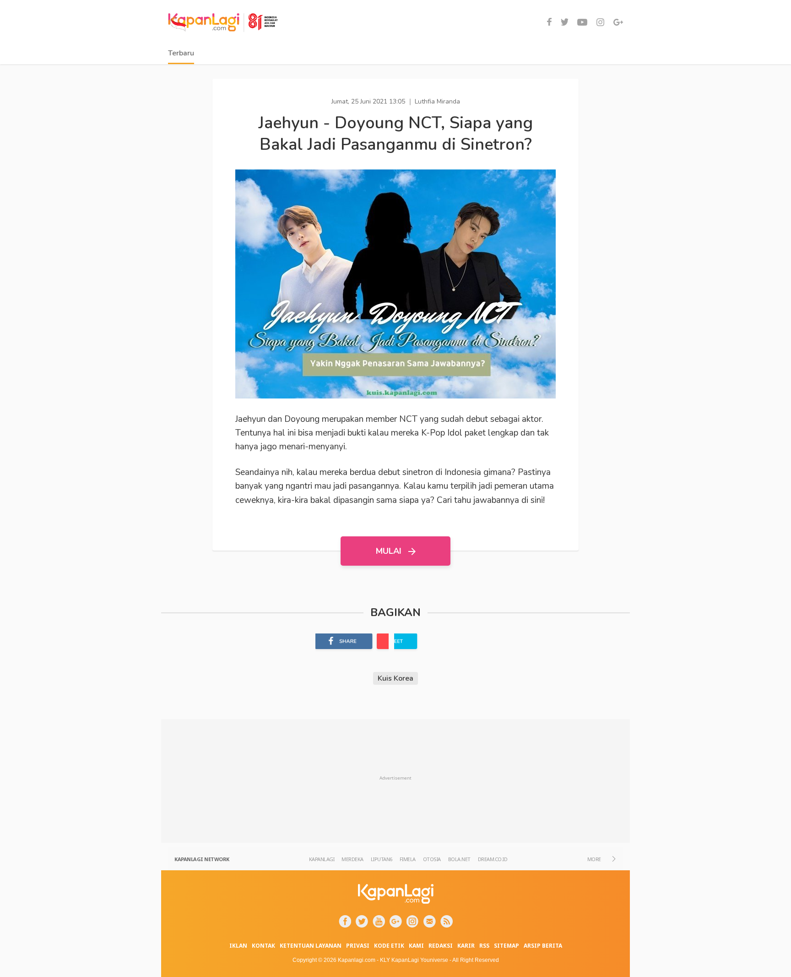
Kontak (263, 946)
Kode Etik (389, 946)
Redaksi (440, 946)
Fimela (408, 859)
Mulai (390, 551)
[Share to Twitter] (430, 643)
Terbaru (181, 53)
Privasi (357, 946)
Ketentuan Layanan (310, 946)
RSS (484, 946)
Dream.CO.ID (493, 859)
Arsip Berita (543, 946)
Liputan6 (381, 859)
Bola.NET (459, 859)
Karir (466, 946)
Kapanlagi (322, 859)
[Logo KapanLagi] (223, 20)
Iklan (238, 946)
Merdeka (352, 859)
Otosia (432, 859)
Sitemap (506, 946)
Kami (416, 946)
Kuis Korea (395, 678)
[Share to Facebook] (352, 643)
